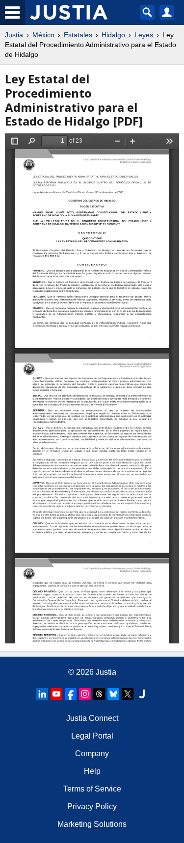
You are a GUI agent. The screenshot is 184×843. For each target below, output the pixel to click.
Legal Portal (92, 736)
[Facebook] (71, 694)
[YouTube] (56, 694)
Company (92, 753)
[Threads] (99, 694)
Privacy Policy (92, 806)
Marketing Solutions (92, 824)
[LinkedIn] (42, 694)
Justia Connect (92, 718)
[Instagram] (85, 694)
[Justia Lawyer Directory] (142, 694)
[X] (127, 694)
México (43, 35)
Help (92, 771)
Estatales (78, 35)
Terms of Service (92, 789)
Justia (14, 35)
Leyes (143, 35)
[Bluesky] (113, 694)
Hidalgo (113, 35)
